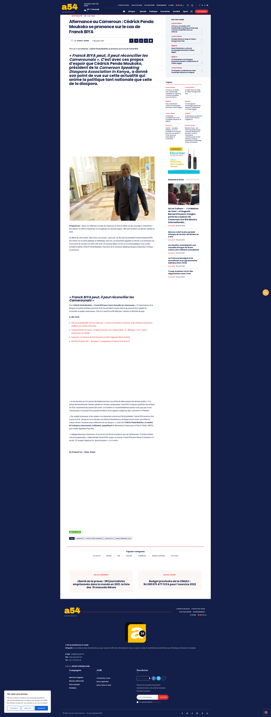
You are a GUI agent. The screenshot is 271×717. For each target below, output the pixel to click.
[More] (163, 678)
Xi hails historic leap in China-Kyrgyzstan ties (183, 40)
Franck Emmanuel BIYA (123, 538)
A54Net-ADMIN (83, 41)
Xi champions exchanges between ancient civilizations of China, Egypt (184, 61)
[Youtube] (207, 5)
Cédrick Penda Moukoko (93, 538)
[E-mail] (146, 41)
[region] (27, 702)
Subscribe (163, 697)
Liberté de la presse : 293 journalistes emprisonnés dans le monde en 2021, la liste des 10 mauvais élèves (101, 584)
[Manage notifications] (266, 712)
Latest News (176, 23)
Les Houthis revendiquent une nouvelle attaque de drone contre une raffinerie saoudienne (183, 247)
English (187, 113)
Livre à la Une (190, 125)
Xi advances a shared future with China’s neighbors (193, 118)
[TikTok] (192, 713)
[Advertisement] (112, 119)
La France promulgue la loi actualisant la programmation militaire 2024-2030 (182, 260)
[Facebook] (199, 5)
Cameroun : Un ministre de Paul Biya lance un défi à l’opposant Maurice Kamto (100, 337)
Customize (14, 708)
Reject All (27, 708)
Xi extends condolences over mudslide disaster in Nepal (183, 71)
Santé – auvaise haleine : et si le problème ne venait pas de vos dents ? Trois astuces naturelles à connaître (173, 133)
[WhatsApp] (141, 41)
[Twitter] (205, 5)
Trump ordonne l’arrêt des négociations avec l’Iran (180, 272)
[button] (192, 5)
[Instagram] (202, 5)
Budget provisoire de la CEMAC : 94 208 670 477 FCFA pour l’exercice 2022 (170, 583)
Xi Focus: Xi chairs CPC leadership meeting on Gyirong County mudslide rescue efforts (184, 29)
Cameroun (79, 538)
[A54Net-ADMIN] (72, 40)
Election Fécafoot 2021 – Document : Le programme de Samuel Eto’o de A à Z (100, 341)
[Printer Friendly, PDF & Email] (75, 533)
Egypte (174, 45)
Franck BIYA (109, 538)
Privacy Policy (156, 702)
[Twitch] (197, 713)
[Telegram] (151, 41)
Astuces (169, 125)
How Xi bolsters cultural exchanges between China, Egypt (182, 50)
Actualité (77, 16)
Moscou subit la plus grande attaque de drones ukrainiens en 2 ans (183, 234)
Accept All (41, 708)
